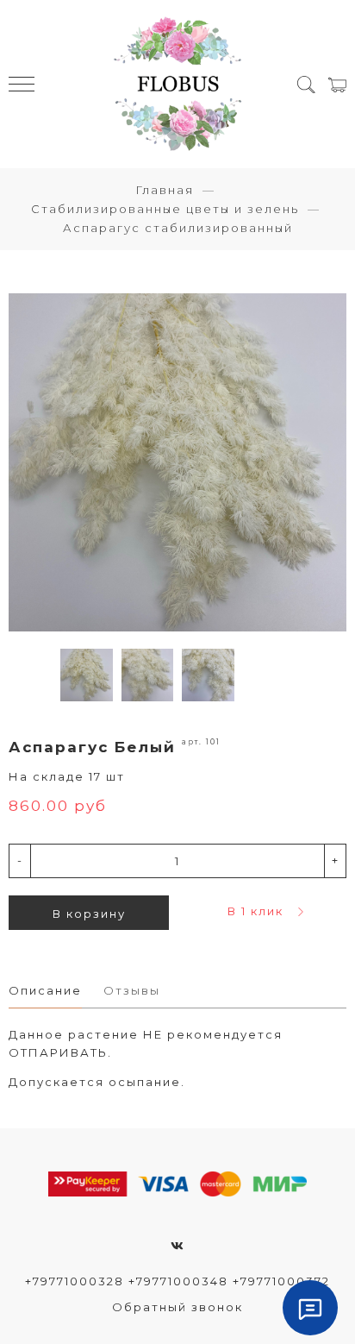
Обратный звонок (177, 1307)
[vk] (178, 1246)
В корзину (89, 913)
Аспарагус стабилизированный (178, 228)
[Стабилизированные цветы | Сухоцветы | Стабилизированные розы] (177, 84)
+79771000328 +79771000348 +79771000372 (177, 1281)
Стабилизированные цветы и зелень (165, 209)
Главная (164, 190)
